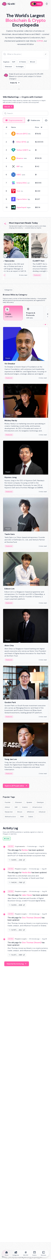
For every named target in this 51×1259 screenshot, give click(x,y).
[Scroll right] (46, 256)
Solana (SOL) (21, 183)
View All (7, 107)
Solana (30, 817)
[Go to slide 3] (47, 324)
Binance (19, 158)
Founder (7, 802)
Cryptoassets (20, 846)
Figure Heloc (21, 199)
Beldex (25, 850)
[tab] (14, 120)
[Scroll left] (5, 256)
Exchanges (20, 67)
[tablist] (25, 120)
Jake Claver (27, 895)
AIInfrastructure (10, 817)
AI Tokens (22, 62)
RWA (22, 817)
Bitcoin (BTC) (22, 134)
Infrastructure (37, 807)
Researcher (9, 812)
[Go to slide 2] (45, 324)
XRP (18, 166)
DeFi (13, 62)
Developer (40, 802)
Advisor (7, 807)
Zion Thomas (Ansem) (31, 917)
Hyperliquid (21, 207)
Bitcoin (32, 62)
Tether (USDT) (22, 150)
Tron (18, 191)
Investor (25, 807)
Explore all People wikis (14, 786)
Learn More (14, 81)
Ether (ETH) (21, 142)
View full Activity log (15, 964)
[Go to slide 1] (43, 324)
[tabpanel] (25, 168)
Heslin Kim (26, 872)
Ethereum (8, 67)
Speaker (29, 802)
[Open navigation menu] (46, 3)
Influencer (42, 812)
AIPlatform (30, 812)
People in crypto (21, 869)
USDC (18, 175)
